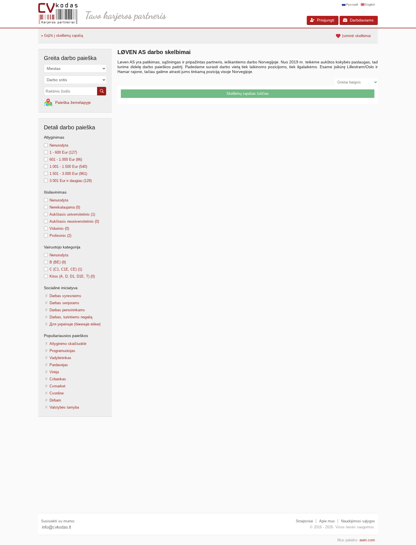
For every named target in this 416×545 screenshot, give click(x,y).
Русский (352, 4)
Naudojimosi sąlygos (358, 521)
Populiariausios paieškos (66, 335)
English (370, 4)
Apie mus (327, 521)
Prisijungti (325, 20)
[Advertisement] (208, 467)
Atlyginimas (54, 137)
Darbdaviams (362, 20)
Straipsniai (304, 521)
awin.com (367, 540)
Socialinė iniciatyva (61, 288)
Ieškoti (101, 91)
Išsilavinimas (55, 192)
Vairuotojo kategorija (62, 247)
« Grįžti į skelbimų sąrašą (62, 35)
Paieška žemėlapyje (73, 102)
